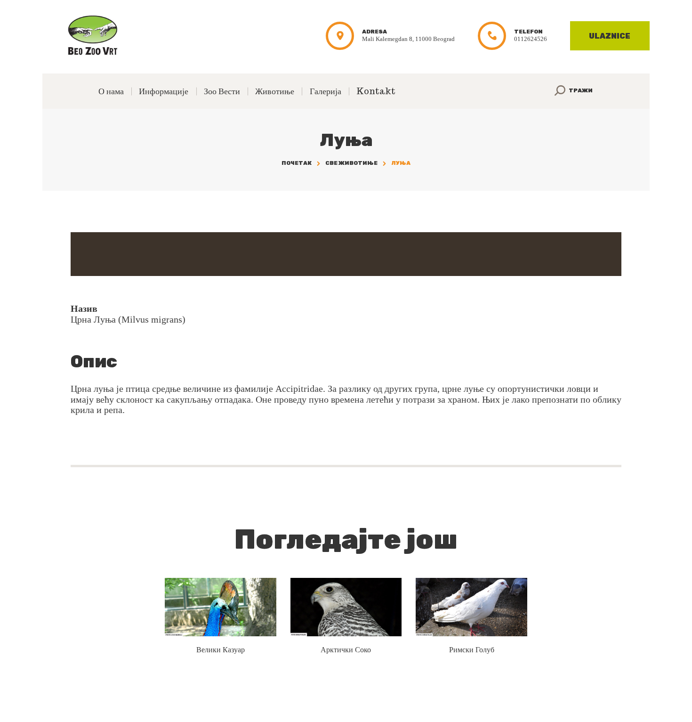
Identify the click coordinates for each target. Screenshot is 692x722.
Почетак (297, 163)
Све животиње (351, 163)
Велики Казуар (220, 649)
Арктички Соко (346, 649)
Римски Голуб (471, 649)
